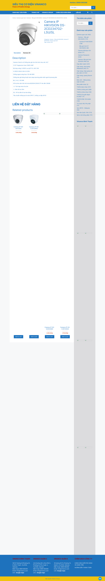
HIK (52, 42)
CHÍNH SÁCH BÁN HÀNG (63, 12)
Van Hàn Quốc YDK (82, 112)
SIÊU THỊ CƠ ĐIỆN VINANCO (29, 4)
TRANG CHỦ (35, 12)
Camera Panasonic (83, 55)
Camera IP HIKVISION (85, 41)
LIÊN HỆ (78, 12)
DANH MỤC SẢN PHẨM (19, 12)
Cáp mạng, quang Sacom (84, 75)
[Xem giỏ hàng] (88, 12)
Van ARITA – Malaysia (83, 108)
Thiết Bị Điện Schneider (84, 99)
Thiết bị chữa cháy (82, 92)
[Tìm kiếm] (93, 7)
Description (17, 53)
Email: (14, 570)
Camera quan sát (21, 18)
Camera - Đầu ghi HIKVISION (34, 18)
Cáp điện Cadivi (81, 64)
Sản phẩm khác (81, 84)
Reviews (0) (26, 53)
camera (48, 42)
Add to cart (18, 336)
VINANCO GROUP (47, 12)
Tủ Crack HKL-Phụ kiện (84, 103)
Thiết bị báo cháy (82, 87)
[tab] (17, 53)
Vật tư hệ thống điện (83, 115)
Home (14, 18)
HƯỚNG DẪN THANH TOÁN (83, 567)
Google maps (20, 572)
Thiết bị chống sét (82, 89)
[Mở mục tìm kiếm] (92, 12)
